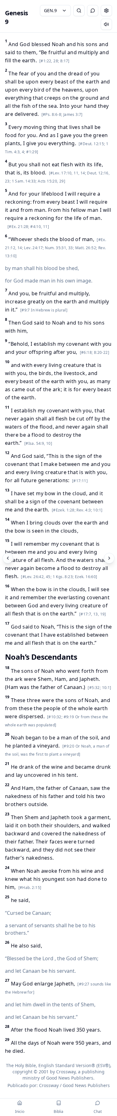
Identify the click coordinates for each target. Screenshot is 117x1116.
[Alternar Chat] (92, 10)
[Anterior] (7, 558)
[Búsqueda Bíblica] (79, 10)
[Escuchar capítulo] (106, 24)
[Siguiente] (109, 558)
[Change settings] (106, 10)
